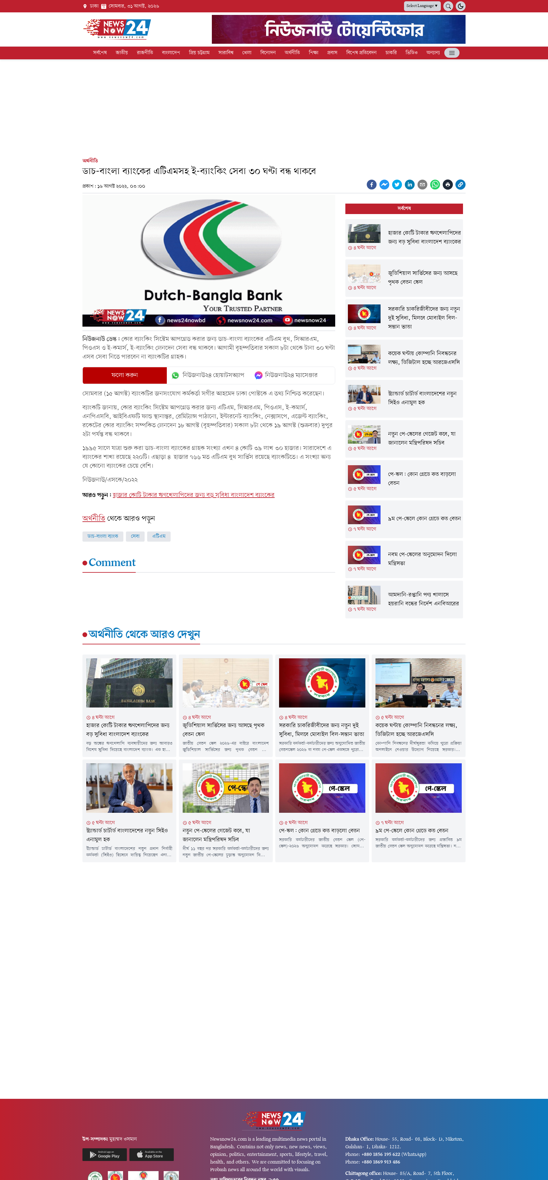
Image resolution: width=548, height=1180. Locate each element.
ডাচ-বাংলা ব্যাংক (103, 536)
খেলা (246, 52)
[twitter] (397, 184)
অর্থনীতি (292, 52)
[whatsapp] (435, 184)
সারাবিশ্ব (226, 52)
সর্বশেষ (100, 52)
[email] (422, 184)
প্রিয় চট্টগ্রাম (199, 52)
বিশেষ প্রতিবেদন (361, 52)
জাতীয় (122, 52)
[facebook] (372, 184)
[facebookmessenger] (384, 184)
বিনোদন (268, 52)
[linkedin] (410, 184)
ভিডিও (412, 52)
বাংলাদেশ (171, 52)
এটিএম (159, 536)
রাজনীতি (145, 52)
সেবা (135, 536)
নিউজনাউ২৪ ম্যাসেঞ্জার (291, 375)
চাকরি (391, 52)
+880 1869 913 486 (381, 1162)
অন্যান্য (433, 52)
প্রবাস (332, 52)
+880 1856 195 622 (381, 1154)
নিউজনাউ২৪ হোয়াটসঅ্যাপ (214, 375)
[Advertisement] (274, 107)
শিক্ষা (313, 52)
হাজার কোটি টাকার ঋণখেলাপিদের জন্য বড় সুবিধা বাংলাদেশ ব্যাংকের (194, 495)
